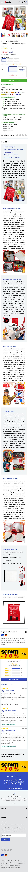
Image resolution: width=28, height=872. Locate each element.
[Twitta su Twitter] (23, 135)
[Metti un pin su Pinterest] (20, 135)
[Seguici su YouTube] (8, 850)
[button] (4, 48)
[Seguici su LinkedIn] (11, 850)
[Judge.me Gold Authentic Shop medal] (14, 782)
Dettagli (19, 119)
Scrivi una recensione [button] (14, 679)
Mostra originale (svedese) (9, 746)
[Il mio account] (22, 2)
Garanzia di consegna (8, 97)
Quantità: (3, 69)
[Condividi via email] (26, 135)
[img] (4, 688)
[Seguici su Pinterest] (5, 850)
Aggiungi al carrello (14, 80)
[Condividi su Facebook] (17, 135)
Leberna (3, 46)
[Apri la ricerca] (19, 2)
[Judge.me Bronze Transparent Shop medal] (21, 782)
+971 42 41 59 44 (16, 865)
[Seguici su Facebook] (2, 850)
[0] (25, 2)
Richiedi (6, 839)
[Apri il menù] (2, 2)
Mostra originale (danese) (9, 724)
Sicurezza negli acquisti (9, 122)
